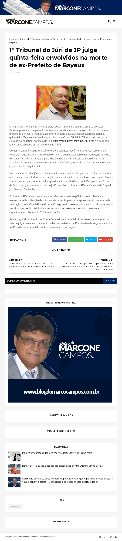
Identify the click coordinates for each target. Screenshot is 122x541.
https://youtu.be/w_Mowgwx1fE (70, 141)
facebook (110, 281)
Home (12, 39)
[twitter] (111, 537)
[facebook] (116, 537)
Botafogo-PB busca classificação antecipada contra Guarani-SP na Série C (63, 465)
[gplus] (105, 537)
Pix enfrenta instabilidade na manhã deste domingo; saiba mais (57, 452)
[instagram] (100, 537)
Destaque (15, 506)
